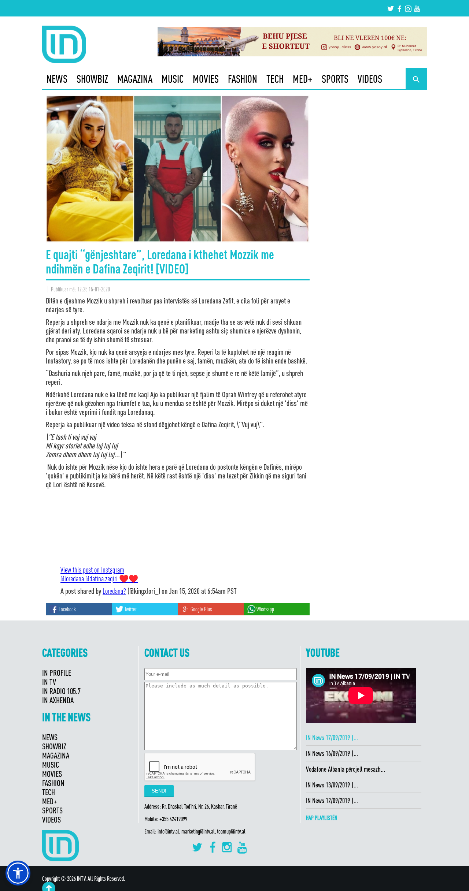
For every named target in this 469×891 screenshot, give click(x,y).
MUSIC (173, 78)
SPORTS (335, 78)
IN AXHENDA (58, 700)
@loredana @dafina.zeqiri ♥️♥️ (99, 578)
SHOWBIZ (92, 78)
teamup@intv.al (231, 831)
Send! (159, 791)
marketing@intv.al (198, 831)
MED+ (303, 78)
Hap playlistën (321, 817)
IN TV (49, 681)
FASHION (242, 78)
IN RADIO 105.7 (61, 691)
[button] (18, 873)
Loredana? (114, 590)
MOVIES (206, 78)
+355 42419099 (173, 819)
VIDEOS (370, 78)
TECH (275, 78)
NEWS (57, 78)
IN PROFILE (56, 672)
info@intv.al (168, 831)
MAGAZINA (134, 78)
